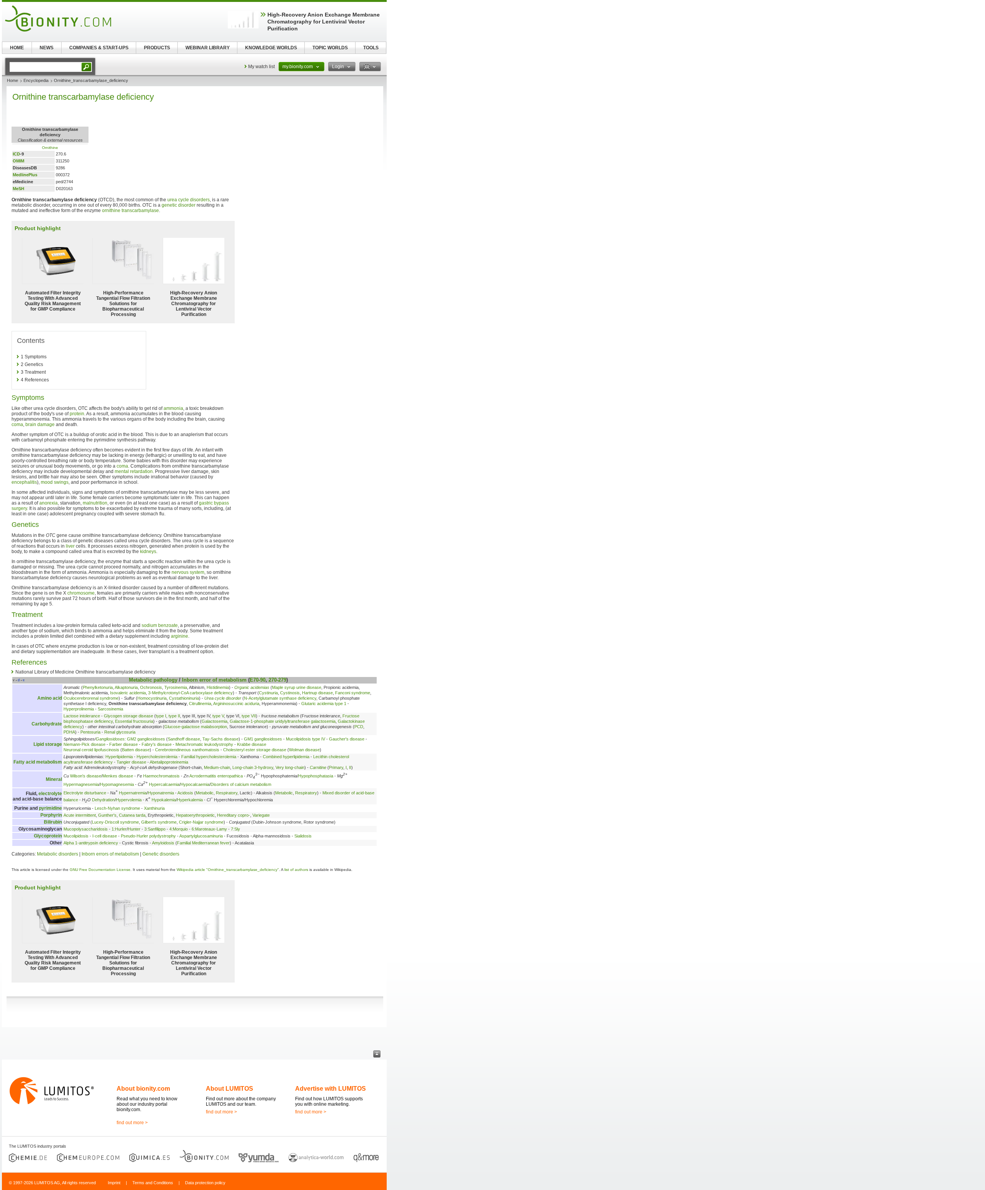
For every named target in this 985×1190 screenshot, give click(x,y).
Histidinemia (218, 687)
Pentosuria (90, 732)
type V (218, 716)
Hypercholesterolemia (157, 756)
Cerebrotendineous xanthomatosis (187, 749)
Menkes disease (117, 776)
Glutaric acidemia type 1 (323, 703)
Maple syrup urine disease (296, 687)
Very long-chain (289, 767)
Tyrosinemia (175, 687)
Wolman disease (304, 749)
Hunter (134, 829)
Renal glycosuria (119, 732)
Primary (336, 767)
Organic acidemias (251, 687)
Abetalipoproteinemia (169, 762)
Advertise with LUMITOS (330, 1088)
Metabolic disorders (57, 854)
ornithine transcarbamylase (130, 210)
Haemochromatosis (161, 776)
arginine (179, 636)
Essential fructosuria (134, 721)
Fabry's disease (157, 744)
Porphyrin (51, 815)
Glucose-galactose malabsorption (195, 726)
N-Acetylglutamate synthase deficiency (280, 698)
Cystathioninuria (184, 698)
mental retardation (134, 471)
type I (161, 716)
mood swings (54, 482)
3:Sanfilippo (154, 829)
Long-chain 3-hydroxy (252, 767)
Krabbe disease (251, 744)
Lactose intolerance (81, 716)
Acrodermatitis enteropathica (216, 776)
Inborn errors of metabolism (110, 854)
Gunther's (107, 815)
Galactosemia (214, 721)
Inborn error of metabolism (214, 680)
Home (12, 80)
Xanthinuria (154, 808)
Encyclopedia (35, 80)
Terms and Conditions (152, 1182)
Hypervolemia (129, 799)
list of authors (296, 869)
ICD (16, 154)
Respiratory (226, 793)
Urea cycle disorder (222, 698)
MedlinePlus (25, 174)
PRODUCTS (157, 47)
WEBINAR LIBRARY (207, 47)
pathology (165, 680)
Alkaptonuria (126, 687)
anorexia (48, 503)
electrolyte (50, 793)
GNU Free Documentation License (100, 869)
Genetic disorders (160, 854)
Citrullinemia (200, 703)
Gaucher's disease (346, 739)
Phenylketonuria (98, 687)
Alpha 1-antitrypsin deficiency (90, 843)
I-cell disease (104, 836)
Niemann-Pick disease (84, 744)
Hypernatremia (133, 793)
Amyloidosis (163, 843)
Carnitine (318, 767)
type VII (249, 716)
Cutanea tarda (132, 815)
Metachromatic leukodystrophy (204, 744)
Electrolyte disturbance (84, 793)
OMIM (18, 161)
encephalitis (24, 482)
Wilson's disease (85, 776)
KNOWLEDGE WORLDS (271, 47)
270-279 (277, 680)
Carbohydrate (47, 724)
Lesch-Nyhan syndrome (117, 808)
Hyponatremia (161, 793)
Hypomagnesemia (117, 784)
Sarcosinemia (110, 709)
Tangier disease (131, 762)
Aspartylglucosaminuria (201, 836)
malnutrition (95, 503)
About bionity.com (143, 1088)
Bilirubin (53, 822)
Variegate (261, 815)
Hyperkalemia (190, 799)
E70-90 (257, 680)
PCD (358, 726)
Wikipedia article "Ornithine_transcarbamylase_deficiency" (228, 869)
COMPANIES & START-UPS (99, 47)
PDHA (69, 732)
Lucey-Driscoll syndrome (115, 822)
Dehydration (103, 799)
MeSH (18, 188)
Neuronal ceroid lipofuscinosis (91, 749)
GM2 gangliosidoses (146, 739)
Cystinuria (268, 692)
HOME (17, 47)
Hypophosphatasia (315, 776)
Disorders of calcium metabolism (240, 784)
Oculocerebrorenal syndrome (91, 698)
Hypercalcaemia (164, 784)
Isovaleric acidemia (128, 692)
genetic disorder (178, 205)
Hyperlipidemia (119, 756)
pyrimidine (50, 808)
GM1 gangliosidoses (263, 739)
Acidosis (185, 793)
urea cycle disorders (188, 199)
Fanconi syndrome (352, 692)
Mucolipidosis (75, 836)
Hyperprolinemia (78, 709)
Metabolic (140, 680)
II (350, 767)
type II (174, 716)
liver (70, 546)
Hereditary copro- (233, 815)
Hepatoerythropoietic (195, 815)
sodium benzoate (160, 625)
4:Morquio (178, 829)
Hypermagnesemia (81, 784)
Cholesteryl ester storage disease (254, 749)
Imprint (114, 1182)
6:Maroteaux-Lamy (209, 829)
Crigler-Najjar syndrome (201, 822)
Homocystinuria (152, 698)
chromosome (81, 593)
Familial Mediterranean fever (203, 843)
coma (17, 424)
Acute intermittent (79, 815)
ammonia (173, 408)
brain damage (40, 424)
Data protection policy (205, 1182)
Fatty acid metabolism (37, 762)
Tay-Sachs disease (220, 739)
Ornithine (50, 147)
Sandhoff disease (184, 739)
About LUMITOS (229, 1088)
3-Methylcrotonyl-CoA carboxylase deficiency (190, 692)
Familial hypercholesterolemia (208, 756)
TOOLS (371, 47)
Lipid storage (47, 744)
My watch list (261, 66)
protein (77, 413)
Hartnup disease (317, 692)
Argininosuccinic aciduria (236, 703)
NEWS (46, 47)
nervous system (188, 572)
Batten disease (136, 749)
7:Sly (235, 829)
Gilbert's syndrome (159, 822)
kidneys (148, 551)
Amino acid (49, 698)
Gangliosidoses (110, 739)
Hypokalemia (164, 799)
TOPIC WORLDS (330, 47)
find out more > (132, 1122)
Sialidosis (303, 836)
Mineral (54, 779)
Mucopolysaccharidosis (85, 829)
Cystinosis (290, 692)
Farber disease (123, 744)
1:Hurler (119, 829)
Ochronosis (151, 687)
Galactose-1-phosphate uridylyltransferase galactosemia (283, 721)
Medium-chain (217, 767)
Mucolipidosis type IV (305, 739)
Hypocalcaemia (194, 784)
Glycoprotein (48, 836)
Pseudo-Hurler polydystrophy (148, 836)
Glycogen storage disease (128, 716)
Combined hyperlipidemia (286, 756)
